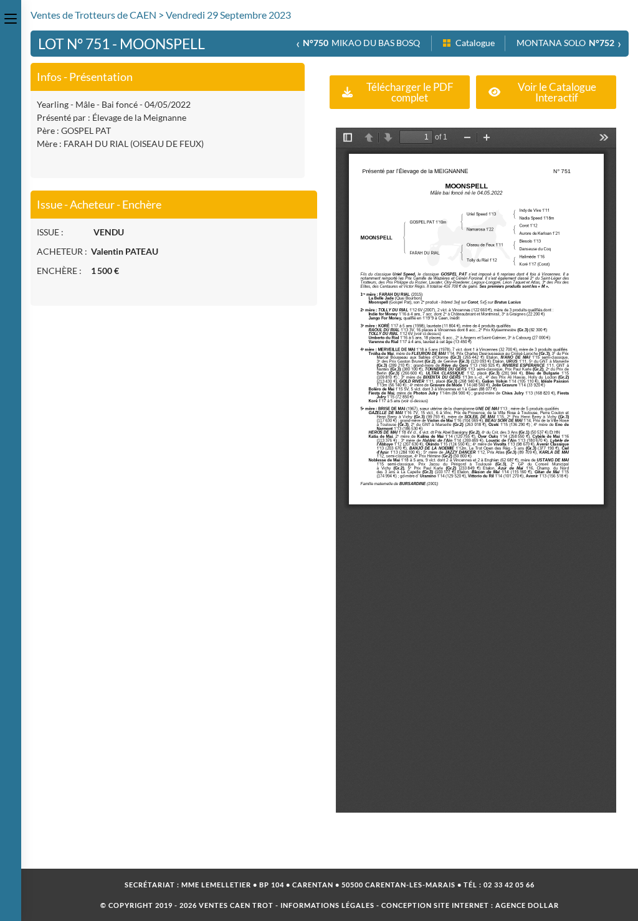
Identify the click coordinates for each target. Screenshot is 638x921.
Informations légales (327, 905)
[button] (400, 92)
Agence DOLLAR (527, 905)
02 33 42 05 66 (509, 885)
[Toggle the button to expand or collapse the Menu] (10, 16)
